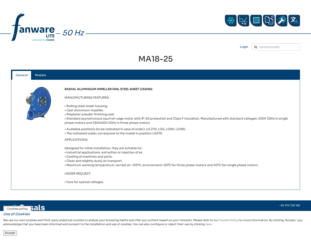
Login (244, 47)
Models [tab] (40, 75)
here (208, 224)
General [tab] (22, 75)
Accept (10, 233)
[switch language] (294, 20)
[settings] (281, 20)
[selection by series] (231, 20)
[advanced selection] (243, 20)
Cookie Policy (228, 220)
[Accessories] (256, 20)
